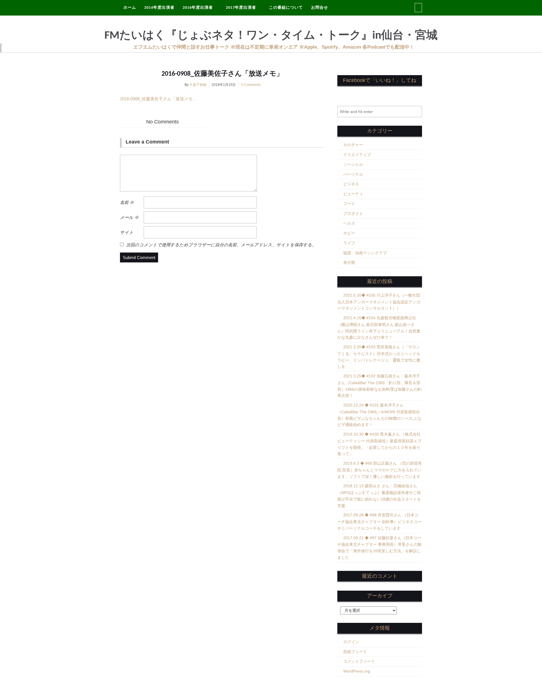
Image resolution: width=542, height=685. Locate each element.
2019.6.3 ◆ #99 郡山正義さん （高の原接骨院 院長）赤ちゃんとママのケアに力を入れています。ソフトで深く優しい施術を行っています (379, 470)
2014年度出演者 (159, 8)
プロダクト (353, 213)
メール (129, 217)
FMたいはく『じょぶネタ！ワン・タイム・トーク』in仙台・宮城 (271, 36)
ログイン (351, 642)
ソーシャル (353, 164)
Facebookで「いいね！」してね (379, 80)
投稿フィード (355, 651)
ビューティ (353, 194)
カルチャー (353, 144)
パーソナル (353, 174)
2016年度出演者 (198, 8)
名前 (127, 202)
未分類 (349, 262)
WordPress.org (356, 671)
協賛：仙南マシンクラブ (365, 253)
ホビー (349, 233)
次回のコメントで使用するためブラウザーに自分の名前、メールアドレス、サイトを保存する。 (221, 244)
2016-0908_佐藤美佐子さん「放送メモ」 (222, 74)
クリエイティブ (357, 154)
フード (349, 203)
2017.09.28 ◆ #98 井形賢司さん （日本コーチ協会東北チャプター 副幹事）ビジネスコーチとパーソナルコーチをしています (379, 521)
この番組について (286, 8)
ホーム (129, 8)
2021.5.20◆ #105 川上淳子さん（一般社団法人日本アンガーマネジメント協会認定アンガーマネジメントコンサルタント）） (378, 302)
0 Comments (251, 85)
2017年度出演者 (241, 8)
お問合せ (319, 8)
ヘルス (349, 223)
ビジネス (351, 184)
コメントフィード (359, 661)
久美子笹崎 (197, 85)
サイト (127, 232)
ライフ (349, 243)
